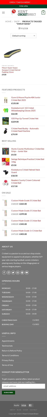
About (12, 410)
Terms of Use (7, 365)
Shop (17, 21)
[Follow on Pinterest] (22, 272)
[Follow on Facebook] (4, 272)
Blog (19, 410)
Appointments (8, 341)
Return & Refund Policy (12, 350)
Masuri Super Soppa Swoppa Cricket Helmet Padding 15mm (11, 70)
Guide (25, 410)
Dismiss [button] (34, 2)
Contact (33, 410)
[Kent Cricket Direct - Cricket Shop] (23, 12)
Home (8, 21)
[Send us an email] (18, 272)
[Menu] (3, 13)
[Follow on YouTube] (27, 272)
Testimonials (7, 345)
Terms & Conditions (10, 355)
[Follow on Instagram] (9, 272)
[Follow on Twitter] (13, 272)
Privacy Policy (8, 360)
